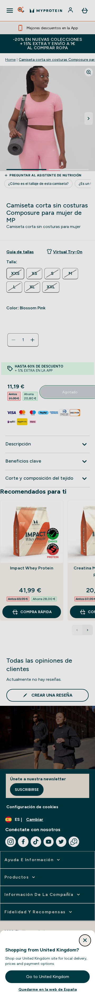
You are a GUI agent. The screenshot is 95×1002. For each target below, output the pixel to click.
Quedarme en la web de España (47, 989)
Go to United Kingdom (47, 976)
